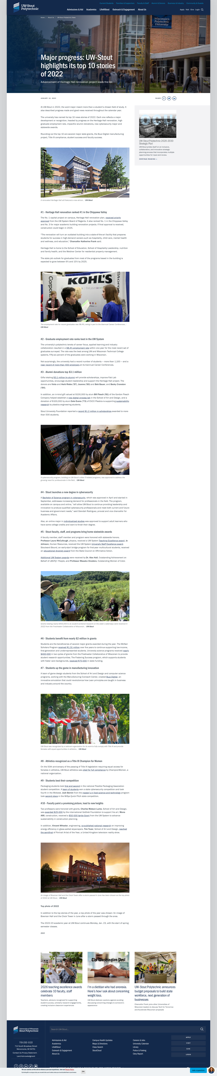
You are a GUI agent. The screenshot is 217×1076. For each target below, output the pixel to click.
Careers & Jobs (139, 1040)
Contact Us (17, 1053)
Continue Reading (147, 159)
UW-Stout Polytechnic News (66, 17)
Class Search (97, 1047)
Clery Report (138, 1053)
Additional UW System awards (55, 557)
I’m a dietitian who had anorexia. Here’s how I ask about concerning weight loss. (108, 991)
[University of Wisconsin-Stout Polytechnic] (26, 1032)
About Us (142, 9)
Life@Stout (104, 9)
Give (192, 10)
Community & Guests (194, 3)
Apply (182, 10)
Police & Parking (139, 1050)
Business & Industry (176, 3)
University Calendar (141, 1043)
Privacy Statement (29, 1053)
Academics (91, 9)
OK (83, 1071)
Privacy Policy (69, 1070)
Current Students (106, 3)
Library (135, 1047)
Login (197, 10)
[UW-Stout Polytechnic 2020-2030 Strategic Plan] (157, 124)
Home (43, 17)
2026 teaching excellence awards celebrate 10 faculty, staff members (61, 991)
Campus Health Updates (102, 1040)
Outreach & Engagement (124, 9)
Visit (187, 10)
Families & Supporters (125, 3)
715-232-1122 (26, 1042)
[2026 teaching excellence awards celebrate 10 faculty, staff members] (61, 967)
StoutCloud (96, 1050)
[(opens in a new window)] (164, 98)
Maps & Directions (99, 1043)
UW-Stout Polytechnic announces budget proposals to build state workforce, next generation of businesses (155, 993)
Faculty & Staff (143, 3)
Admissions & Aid (75, 9)
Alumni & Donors (158, 3)
